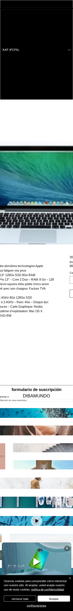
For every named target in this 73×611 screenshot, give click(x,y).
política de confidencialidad (47, 589)
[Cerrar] (67, 580)
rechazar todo (20, 599)
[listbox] (36, 50)
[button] (36, 50)
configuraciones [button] (36, 605)
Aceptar (54, 599)
